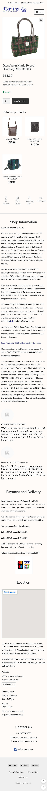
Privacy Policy (33, 772)
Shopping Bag (29, 202)
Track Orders (17, 202)
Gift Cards (41, 201)
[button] (41, 20)
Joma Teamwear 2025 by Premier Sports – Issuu (21, 343)
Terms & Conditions (16, 772)
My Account (6, 202)
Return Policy (23, 777)
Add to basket (20, 101)
